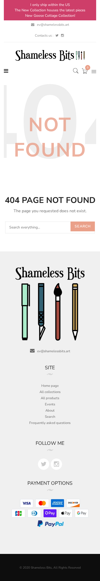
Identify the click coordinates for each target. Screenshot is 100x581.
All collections (50, 392)
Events (50, 404)
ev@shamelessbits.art (53, 24)
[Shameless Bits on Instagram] (62, 35)
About (50, 410)
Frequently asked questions (50, 423)
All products (50, 398)
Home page (50, 385)
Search (83, 226)
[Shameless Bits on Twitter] (56, 35)
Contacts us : (44, 35)
